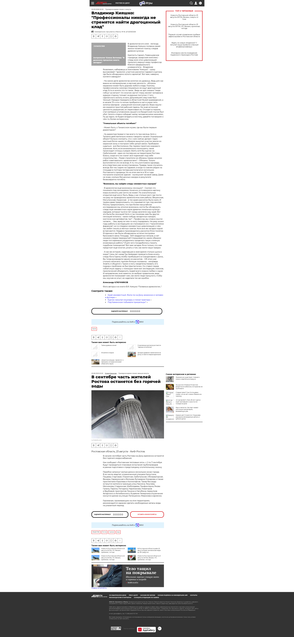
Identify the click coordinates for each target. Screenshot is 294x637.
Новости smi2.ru (99, 588)
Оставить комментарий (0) (147, 514)
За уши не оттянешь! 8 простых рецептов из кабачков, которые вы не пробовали (189, 386)
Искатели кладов (107, 353)
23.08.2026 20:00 (97, 373)
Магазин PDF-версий (147, 595)
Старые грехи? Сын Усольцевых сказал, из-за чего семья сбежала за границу (188, 394)
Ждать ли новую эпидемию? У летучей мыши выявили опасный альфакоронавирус (184, 45)
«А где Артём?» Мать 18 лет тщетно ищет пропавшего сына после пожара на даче (188, 401)
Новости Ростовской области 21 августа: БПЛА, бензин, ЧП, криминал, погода (149, 557)
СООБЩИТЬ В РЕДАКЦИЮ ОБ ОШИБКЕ (146, 597)
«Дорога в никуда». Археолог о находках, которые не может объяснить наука (112, 362)
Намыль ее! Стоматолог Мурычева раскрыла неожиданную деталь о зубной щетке (188, 417)
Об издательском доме (117, 595)
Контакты (193, 595)
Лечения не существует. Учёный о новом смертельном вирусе (188, 378)
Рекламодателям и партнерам (120, 597)
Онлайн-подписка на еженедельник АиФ (173, 595)
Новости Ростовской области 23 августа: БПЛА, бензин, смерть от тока (184, 17)
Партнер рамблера (128, 628)
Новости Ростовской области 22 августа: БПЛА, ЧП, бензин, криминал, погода (113, 557)
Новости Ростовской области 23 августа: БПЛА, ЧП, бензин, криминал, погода (184, 26)
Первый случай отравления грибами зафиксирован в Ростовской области (184, 36)
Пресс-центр (133, 595)
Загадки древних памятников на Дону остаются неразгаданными (149, 353)
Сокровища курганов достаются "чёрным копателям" (149, 346)
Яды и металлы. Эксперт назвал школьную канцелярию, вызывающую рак (187, 409)
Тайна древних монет (109, 345)
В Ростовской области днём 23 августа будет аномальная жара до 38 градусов (149, 550)
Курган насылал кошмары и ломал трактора (129, 300)
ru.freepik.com (96, 440)
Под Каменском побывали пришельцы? (127, 302)
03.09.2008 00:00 (97, 9)
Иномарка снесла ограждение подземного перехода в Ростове (184, 54)
